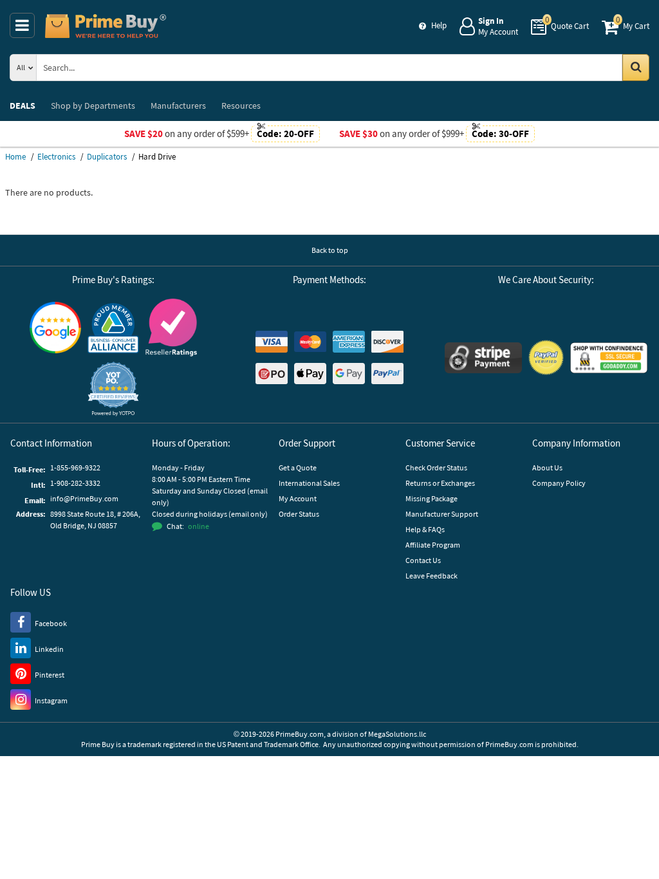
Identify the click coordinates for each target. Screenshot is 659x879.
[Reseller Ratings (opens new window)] (171, 327)
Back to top (329, 250)
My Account (298, 498)
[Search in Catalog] (635, 67)
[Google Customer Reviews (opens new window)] (55, 327)
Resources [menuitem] (241, 105)
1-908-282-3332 (75, 483)
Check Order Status (436, 467)
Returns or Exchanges (440, 483)
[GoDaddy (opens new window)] (608, 357)
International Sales (309, 483)
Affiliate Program (432, 545)
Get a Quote (298, 467)
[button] (113, 389)
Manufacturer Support (441, 514)
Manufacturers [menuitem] (178, 105)
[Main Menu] (22, 25)
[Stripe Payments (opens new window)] (483, 357)
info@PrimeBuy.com (84, 498)
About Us (547, 467)
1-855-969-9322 (75, 467)
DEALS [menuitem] (22, 105)
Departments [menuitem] (93, 105)
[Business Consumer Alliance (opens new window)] (113, 327)
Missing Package (431, 498)
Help (439, 25)
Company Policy (559, 483)
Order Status (299, 514)
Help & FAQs (425, 529)
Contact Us (423, 560)
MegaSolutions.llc (397, 734)
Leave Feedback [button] (431, 575)
